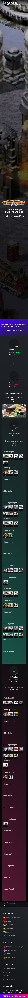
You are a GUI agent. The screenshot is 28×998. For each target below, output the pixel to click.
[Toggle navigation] (23, 3)
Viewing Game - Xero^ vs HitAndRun (13, 906)
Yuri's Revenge (11, 903)
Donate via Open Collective (14, 330)
